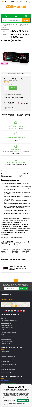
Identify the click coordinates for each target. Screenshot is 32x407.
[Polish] (15, 311)
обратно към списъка (4, 32)
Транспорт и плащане (6, 323)
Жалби (2, 330)
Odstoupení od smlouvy (6, 343)
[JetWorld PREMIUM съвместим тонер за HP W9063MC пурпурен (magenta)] (16, 58)
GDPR (2, 334)
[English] (9, 311)
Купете (13, 88)
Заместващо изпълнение (7, 341)
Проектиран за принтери (19, 115)
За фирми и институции (6, 336)
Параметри (4, 114)
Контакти (3, 318)
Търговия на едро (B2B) (6, 325)
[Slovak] (21, 311)
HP (16, 24)
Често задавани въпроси (7, 327)
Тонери (12, 24)
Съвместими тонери (23, 24)
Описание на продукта (11, 115)
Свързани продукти (27, 115)
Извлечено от (27, 21)
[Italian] (24, 311)
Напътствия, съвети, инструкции (9, 320)
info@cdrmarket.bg (24, 2)
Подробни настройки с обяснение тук (16, 403)
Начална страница (5, 24)
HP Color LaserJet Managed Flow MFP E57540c (16, 250)
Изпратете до (23, 288)
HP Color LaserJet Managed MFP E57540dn (27, 250)
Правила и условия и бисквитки (8, 332)
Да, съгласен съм (23, 400)
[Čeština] (6, 311)
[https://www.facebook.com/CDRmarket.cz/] (5, 380)
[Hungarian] (12, 311)
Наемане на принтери (6, 339)
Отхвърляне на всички (9, 400)
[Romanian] (18, 311)
